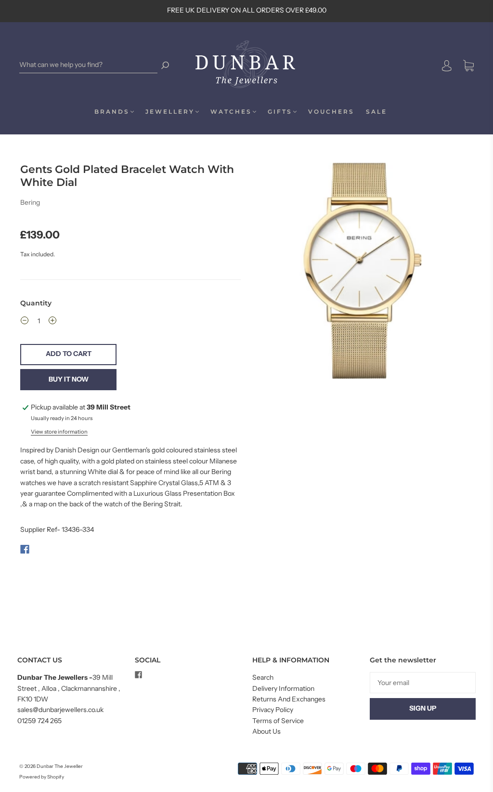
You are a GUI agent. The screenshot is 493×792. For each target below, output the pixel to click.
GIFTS (280, 111)
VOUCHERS (331, 111)
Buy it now (69, 379)
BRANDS (112, 111)
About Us (266, 731)
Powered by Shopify (41, 777)
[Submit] (165, 65)
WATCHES (231, 111)
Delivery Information (283, 688)
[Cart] (468, 66)
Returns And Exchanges (288, 699)
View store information (59, 431)
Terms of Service (278, 720)
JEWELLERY (170, 111)
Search (262, 677)
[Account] (447, 65)
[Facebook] (24, 549)
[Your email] (423, 682)
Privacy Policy (272, 709)
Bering (30, 202)
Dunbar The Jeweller (60, 766)
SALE (376, 111)
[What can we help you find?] (88, 65)
